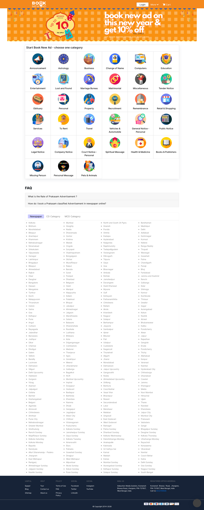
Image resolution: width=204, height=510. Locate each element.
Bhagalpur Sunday (149, 429)
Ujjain (143, 399)
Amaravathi (71, 442)
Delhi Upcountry (36, 372)
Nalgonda (107, 242)
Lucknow (33, 362)
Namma (69, 402)
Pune (31, 319)
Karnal (106, 452)
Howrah (106, 226)
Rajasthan (145, 339)
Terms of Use (61, 486)
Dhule (68, 406)
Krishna (69, 239)
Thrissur (144, 299)
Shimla (106, 233)
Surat (68, 272)
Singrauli (107, 415)
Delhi (143, 229)
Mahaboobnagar (36, 422)
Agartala (32, 406)
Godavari (70, 389)
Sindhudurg (34, 429)
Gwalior (144, 302)
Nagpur (106, 316)
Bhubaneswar (147, 322)
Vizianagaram (72, 422)
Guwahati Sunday (74, 452)
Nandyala (33, 449)
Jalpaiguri (33, 389)
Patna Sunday (109, 429)
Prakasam (145, 419)
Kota (68, 339)
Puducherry (71, 425)
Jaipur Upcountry (111, 369)
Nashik (144, 316)
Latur (105, 406)
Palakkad (70, 299)
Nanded (144, 406)
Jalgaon (69, 312)
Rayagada (33, 329)
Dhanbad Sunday (111, 432)
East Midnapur (35, 459)
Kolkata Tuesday (73, 439)
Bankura (107, 386)
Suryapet (70, 249)
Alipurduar (70, 462)
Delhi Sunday (147, 462)
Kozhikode (145, 296)
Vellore (32, 356)
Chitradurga (146, 372)
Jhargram (33, 455)
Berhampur (108, 322)
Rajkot (31, 272)
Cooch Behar (147, 455)
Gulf (105, 292)
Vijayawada (34, 252)
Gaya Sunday (72, 435)
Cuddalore (108, 346)
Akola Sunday (72, 465)
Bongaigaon (71, 256)
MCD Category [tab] (72, 216)
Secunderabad (110, 402)
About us (43, 493)
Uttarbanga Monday (150, 439)
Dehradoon (108, 366)
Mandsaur (107, 409)
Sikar (31, 342)
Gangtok (145, 342)
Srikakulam (34, 249)
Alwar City (70, 415)
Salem (31, 352)
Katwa (106, 459)
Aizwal (144, 319)
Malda (143, 389)
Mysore (106, 289)
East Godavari (109, 419)
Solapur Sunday (110, 472)
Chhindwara (34, 412)
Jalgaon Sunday (36, 469)
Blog (26, 489)
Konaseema (146, 445)
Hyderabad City (148, 369)
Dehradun (33, 366)
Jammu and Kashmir (150, 276)
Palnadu (69, 449)
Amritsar (32, 415)
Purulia (106, 229)
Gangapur (70, 409)
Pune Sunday (72, 472)
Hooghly (70, 226)
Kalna (143, 459)
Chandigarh (146, 262)
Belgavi (32, 402)
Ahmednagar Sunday (38, 465)
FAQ (57, 489)
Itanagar (32, 256)
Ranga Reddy (147, 246)
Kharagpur (145, 386)
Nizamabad (34, 246)
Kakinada (107, 445)
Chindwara (108, 302)
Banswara (33, 336)
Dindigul (32, 349)
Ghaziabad (146, 376)
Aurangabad (146, 309)
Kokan (143, 312)
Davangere (108, 282)
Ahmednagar (72, 309)
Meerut (69, 362)
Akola (105, 309)
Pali (105, 339)
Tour (42, 486)
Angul (31, 322)
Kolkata (32, 223)
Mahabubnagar (35, 242)
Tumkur (32, 292)
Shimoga (145, 289)
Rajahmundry (109, 246)
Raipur (69, 266)
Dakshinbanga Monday (113, 439)
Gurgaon (32, 379)
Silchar (69, 259)
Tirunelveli (108, 352)
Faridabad (145, 272)
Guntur (69, 236)
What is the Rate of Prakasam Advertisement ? (52, 196)
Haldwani (33, 376)
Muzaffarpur (71, 262)
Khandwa (70, 399)
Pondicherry (146, 329)
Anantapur (33, 236)
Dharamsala (71, 233)
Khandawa (145, 409)
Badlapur (70, 392)
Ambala (106, 272)
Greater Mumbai (36, 425)
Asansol (32, 386)
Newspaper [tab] (36, 216)
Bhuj (143, 269)
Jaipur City (146, 412)
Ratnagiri (107, 425)
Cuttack (32, 326)
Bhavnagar (108, 269)
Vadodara (145, 422)
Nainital (144, 366)
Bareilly (32, 359)
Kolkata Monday (36, 442)
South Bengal (147, 472)
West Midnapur (73, 459)
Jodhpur (32, 339)
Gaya (105, 262)
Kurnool (144, 239)
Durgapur (70, 386)
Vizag (31, 382)
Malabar (107, 412)
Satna (31, 309)
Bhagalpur (33, 262)
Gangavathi (108, 372)
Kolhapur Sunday (111, 469)
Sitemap (28, 493)
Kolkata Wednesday (112, 435)
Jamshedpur (109, 279)
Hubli (68, 286)
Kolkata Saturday (36, 439)
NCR (68, 376)
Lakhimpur (33, 259)
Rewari (106, 399)
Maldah (106, 455)
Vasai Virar (108, 392)
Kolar (143, 286)
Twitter (73, 489)
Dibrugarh (107, 256)
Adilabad (145, 233)
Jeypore (107, 326)
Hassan (32, 286)
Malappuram (34, 299)
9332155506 (161, 491)
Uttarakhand (71, 366)
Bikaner (106, 336)
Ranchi (144, 279)
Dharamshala (72, 326)
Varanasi (144, 362)
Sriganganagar (73, 342)
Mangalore (33, 289)
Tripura (106, 259)
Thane (144, 402)
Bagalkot (70, 372)
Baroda (69, 269)
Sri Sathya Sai (109, 449)
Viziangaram (109, 252)
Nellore (144, 242)
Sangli (143, 425)
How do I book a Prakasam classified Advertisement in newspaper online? (67, 203)
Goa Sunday (146, 465)
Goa (105, 266)
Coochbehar (108, 389)
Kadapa (106, 236)
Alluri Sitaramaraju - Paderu (41, 452)
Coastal (144, 379)
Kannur (144, 292)
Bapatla (32, 445)
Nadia (68, 229)
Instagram (90, 486)
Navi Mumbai (147, 392)
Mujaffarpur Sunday (38, 435)
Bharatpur (107, 396)
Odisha (32, 392)
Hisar (31, 276)
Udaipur (107, 342)
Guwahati (145, 256)
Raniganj (32, 462)
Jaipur (144, 336)
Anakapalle (108, 442)
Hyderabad (108, 239)
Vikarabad (145, 449)
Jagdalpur (70, 412)
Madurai (69, 349)
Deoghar (32, 279)
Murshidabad (35, 229)
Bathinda (70, 396)
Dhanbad (70, 279)
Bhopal (69, 302)
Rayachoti (145, 442)
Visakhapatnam (73, 252)
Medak (69, 242)
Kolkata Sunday (73, 429)
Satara (69, 319)
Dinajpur (70, 455)
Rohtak (106, 276)
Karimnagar (146, 236)
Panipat (69, 276)
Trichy (143, 352)
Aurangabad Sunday (112, 465)
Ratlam (106, 306)
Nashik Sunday (35, 472)
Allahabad (145, 356)
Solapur (106, 319)
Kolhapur (32, 316)
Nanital (144, 452)
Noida (106, 376)
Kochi (31, 296)
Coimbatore (71, 346)
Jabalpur (70, 306)
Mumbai (69, 223)
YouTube (89, 489)
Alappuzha (71, 292)
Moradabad (108, 362)
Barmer (32, 396)
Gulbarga (145, 282)
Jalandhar (33, 332)
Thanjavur (70, 352)
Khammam (33, 239)
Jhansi (106, 359)
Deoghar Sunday (148, 432)
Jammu (144, 382)
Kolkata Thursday (149, 435)
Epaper (27, 486)
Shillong (106, 382)
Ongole (69, 246)
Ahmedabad (34, 269)
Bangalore (33, 282)
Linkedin (74, 493)
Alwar (143, 332)
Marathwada (71, 316)
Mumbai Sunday (110, 462)
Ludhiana (70, 332)
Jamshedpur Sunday (75, 432)
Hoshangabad (35, 399)
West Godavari (110, 422)
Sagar (143, 306)
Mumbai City (146, 415)
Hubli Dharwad (110, 286)
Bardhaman (146, 223)
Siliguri (32, 369)
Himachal (145, 396)
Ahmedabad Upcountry (114, 379)
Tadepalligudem (110, 249)
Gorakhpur (71, 359)
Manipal (69, 289)
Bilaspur (32, 233)
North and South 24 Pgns (114, 223)
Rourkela (70, 329)
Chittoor (69, 419)
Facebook (75, 486)
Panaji (143, 266)
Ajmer (106, 332)
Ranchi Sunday (35, 432)
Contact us (44, 489)
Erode (143, 346)
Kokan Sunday (72, 469)
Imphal (69, 382)
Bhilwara (70, 336)
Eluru (68, 445)
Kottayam (107, 296)
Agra (68, 356)
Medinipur (145, 226)
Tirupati (144, 249)
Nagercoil (107, 349)
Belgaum (70, 282)
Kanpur (144, 359)
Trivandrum (34, 302)
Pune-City (33, 419)
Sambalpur (108, 329)
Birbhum (32, 226)
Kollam (69, 296)
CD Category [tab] (53, 216)
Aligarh (106, 356)
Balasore (70, 322)
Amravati (33, 409)
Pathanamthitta (110, 299)
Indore (31, 306)
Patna (143, 259)
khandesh (107, 312)
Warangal (145, 252)
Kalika (143, 326)
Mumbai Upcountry (74, 379)
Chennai (32, 346)
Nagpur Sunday (148, 469)
